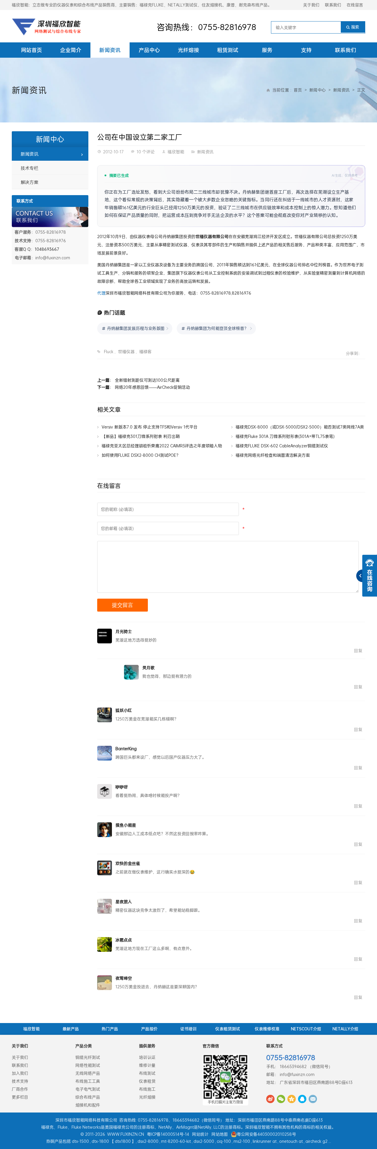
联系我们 (333, 5)
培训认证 (147, 1057)
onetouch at (291, 1141)
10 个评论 (146, 152)
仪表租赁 (147, 1081)
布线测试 (147, 1073)
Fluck (108, 351)
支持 (306, 50)
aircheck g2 (316, 1141)
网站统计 (200, 1134)
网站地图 (219, 1134)
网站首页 (31, 50)
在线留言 (355, 5)
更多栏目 (20, 1097)
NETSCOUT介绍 (306, 1029)
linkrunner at (265, 1141)
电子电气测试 (87, 1089)
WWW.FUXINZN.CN (125, 1134)
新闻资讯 (109, 50)
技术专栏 (29, 168)
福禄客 (145, 351)
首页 (298, 90)
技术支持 (20, 1081)
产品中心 (149, 50)
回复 (358, 650)
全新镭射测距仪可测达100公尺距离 (147, 380)
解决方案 (29, 182)
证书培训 (188, 1029)
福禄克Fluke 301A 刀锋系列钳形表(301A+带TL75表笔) (285, 436)
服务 (267, 50)
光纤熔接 (188, 50)
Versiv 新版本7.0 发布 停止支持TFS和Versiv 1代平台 (150, 427)
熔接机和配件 (87, 1105)
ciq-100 (224, 1141)
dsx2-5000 (204, 1141)
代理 (101, 293)
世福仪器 (126, 351)
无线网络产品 (87, 1073)
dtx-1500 (80, 1141)
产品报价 (149, 1029)
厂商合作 (20, 1089)
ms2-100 (242, 1141)
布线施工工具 (87, 1081)
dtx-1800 (100, 1141)
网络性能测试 (87, 1065)
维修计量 (147, 1065)
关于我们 (311, 5)
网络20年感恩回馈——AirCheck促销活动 (152, 387)
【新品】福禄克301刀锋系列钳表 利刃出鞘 (141, 436)
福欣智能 (176, 152)
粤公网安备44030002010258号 (266, 1134)
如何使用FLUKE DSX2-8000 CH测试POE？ (141, 455)
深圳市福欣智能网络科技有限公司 (86, 1120)
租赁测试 (227, 50)
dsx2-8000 (148, 1141)
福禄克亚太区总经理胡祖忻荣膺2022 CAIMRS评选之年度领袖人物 (162, 446)
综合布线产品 (87, 1097)
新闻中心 (317, 90)
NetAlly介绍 (345, 1029)
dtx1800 (123, 1141)
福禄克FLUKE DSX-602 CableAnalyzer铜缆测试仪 (282, 446)
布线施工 (147, 1089)
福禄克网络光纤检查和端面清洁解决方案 (273, 455)
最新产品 (70, 1029)
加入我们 (20, 1073)
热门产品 (110, 1029)
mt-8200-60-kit (176, 1141)
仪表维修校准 (267, 1029)
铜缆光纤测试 (87, 1057)
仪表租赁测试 (227, 1029)
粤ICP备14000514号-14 (168, 1134)
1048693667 (47, 249)
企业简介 (70, 50)
